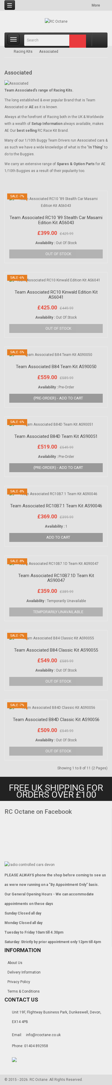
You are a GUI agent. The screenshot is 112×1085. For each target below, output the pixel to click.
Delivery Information (24, 972)
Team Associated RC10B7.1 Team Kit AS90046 (56, 506)
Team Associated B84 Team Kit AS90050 (56, 366)
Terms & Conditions (23, 991)
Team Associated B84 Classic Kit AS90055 (56, 650)
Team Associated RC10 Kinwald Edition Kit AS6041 (56, 294)
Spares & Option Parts (76, 164)
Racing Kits (23, 51)
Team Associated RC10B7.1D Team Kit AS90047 (56, 578)
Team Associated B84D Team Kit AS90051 (56, 436)
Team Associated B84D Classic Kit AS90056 (56, 719)
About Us (14, 963)
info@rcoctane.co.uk (43, 1035)
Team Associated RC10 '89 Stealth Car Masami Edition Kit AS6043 (56, 220)
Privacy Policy (18, 982)
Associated (48, 51)
